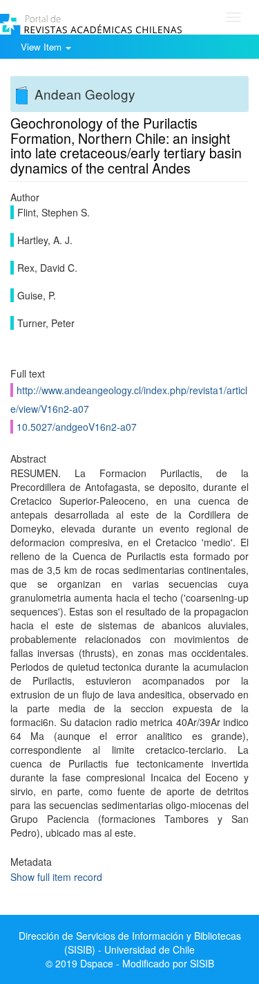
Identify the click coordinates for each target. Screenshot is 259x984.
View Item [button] (42, 46)
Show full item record (56, 877)
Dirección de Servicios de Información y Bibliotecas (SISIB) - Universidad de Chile (130, 942)
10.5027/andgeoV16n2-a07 (77, 427)
